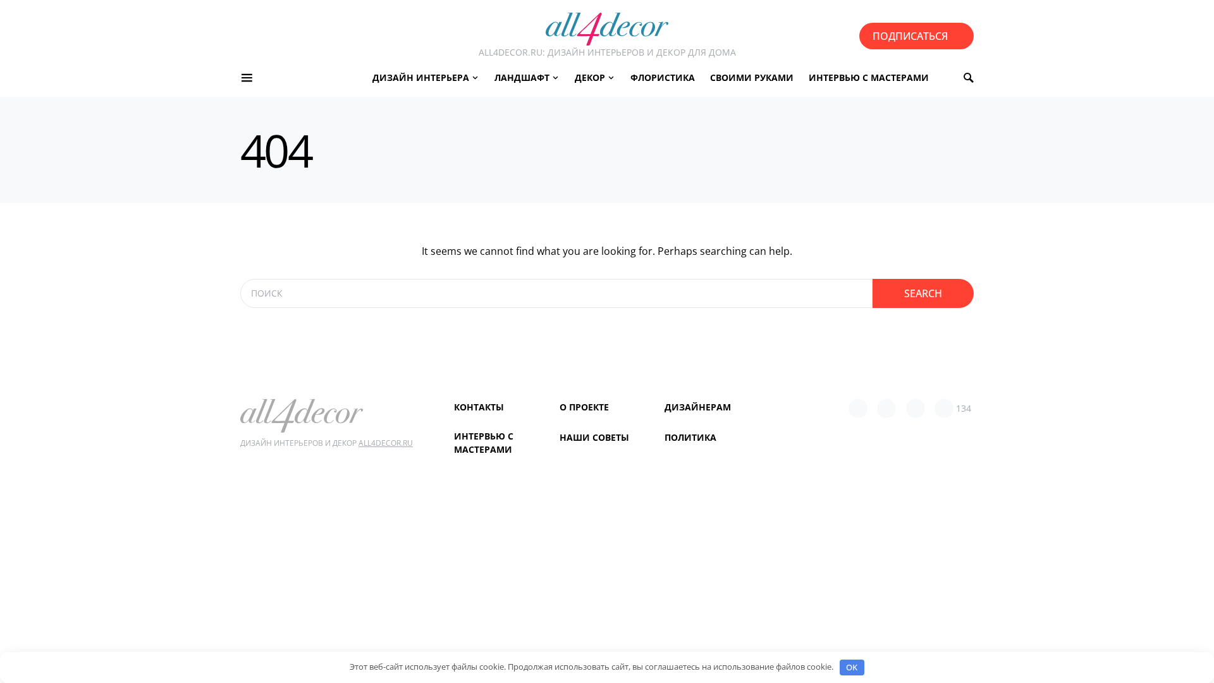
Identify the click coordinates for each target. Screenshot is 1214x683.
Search (923, 293)
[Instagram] (915, 408)
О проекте (584, 407)
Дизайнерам (698, 407)
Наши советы (594, 437)
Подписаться (910, 36)
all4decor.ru (386, 443)
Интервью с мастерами (483, 442)
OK (851, 667)
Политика (690, 437)
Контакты (479, 407)
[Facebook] (858, 408)
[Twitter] (886, 408)
